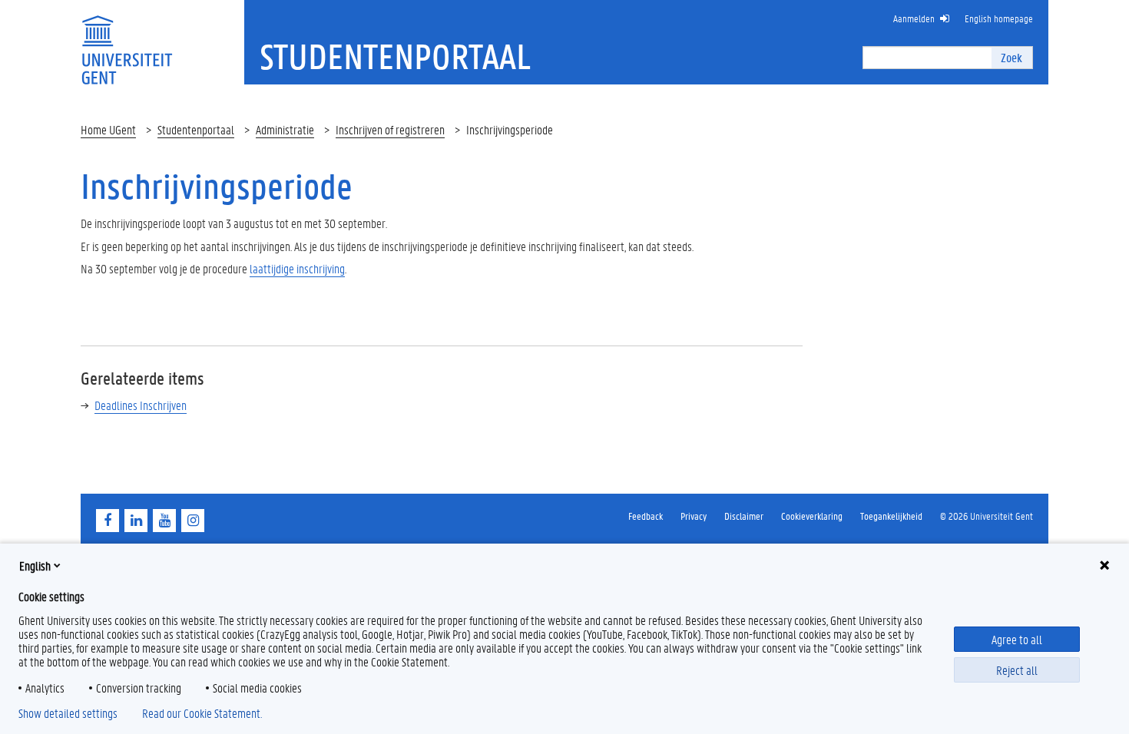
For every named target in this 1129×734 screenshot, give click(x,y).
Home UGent (108, 129)
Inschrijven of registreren (390, 129)
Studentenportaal (195, 129)
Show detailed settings (68, 713)
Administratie (285, 129)
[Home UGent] (127, 40)
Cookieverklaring (812, 515)
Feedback (645, 515)
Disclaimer (743, 515)
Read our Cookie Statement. (202, 713)
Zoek (1011, 57)
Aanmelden (914, 18)
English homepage (999, 18)
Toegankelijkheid (891, 515)
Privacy (693, 515)
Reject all (1017, 670)
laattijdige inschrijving (297, 268)
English (35, 565)
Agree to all (1017, 639)
